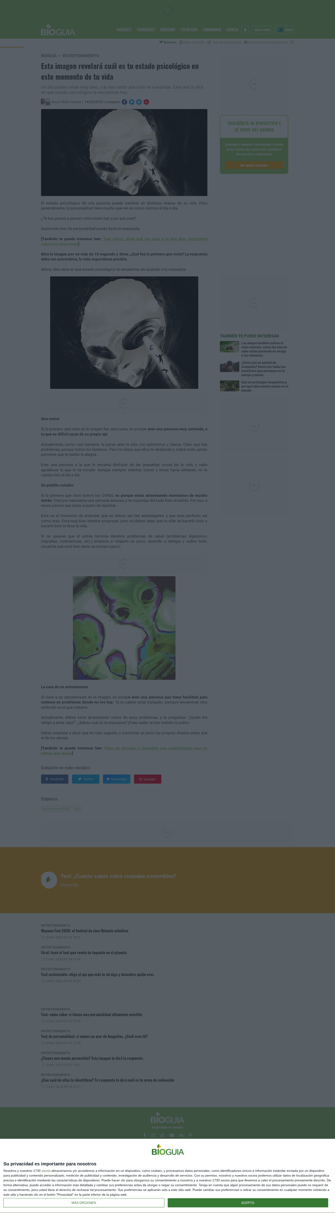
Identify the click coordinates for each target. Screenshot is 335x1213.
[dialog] (167, 1176)
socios (46, 1170)
